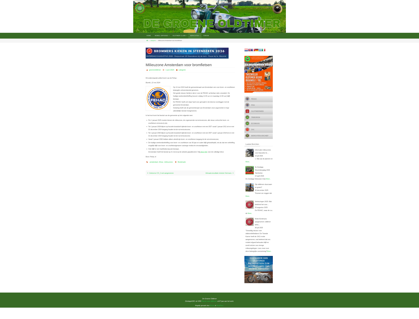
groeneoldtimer (155, 70)
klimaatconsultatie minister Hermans (219, 173)
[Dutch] (246, 51)
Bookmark (182, 162)
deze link (204, 152)
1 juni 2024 (170, 70)
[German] (256, 51)
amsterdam (154, 162)
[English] (249, 51)
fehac (161, 162)
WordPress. (220, 305)
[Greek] (260, 51)
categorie (153, 40)
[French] (253, 51)
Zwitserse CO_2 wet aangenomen (161, 173)
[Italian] (263, 51)
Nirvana (212, 305)
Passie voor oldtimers (209, 301)
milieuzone (168, 162)
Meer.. (248, 162)
